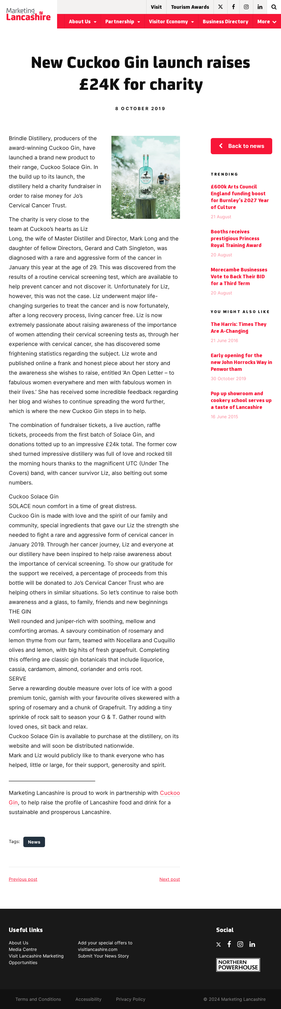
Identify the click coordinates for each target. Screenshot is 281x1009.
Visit (156, 7)
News (34, 842)
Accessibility (88, 999)
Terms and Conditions (38, 999)
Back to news (246, 146)
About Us (80, 22)
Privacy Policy (130, 999)
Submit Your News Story (103, 956)
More (263, 22)
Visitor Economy (169, 22)
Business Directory (225, 22)
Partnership (120, 22)
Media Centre (23, 949)
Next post (169, 879)
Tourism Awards (190, 7)
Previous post (23, 879)
